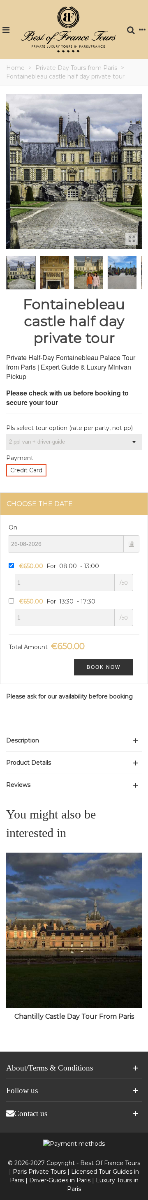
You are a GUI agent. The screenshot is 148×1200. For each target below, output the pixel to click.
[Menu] (6, 29)
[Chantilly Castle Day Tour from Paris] (74, 930)
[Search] (130, 29)
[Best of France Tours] (68, 29)
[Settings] (142, 29)
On (13, 527)
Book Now (103, 667)
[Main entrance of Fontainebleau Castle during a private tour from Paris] (131, 239)
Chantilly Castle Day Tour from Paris (74, 1016)
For (59, 566)
